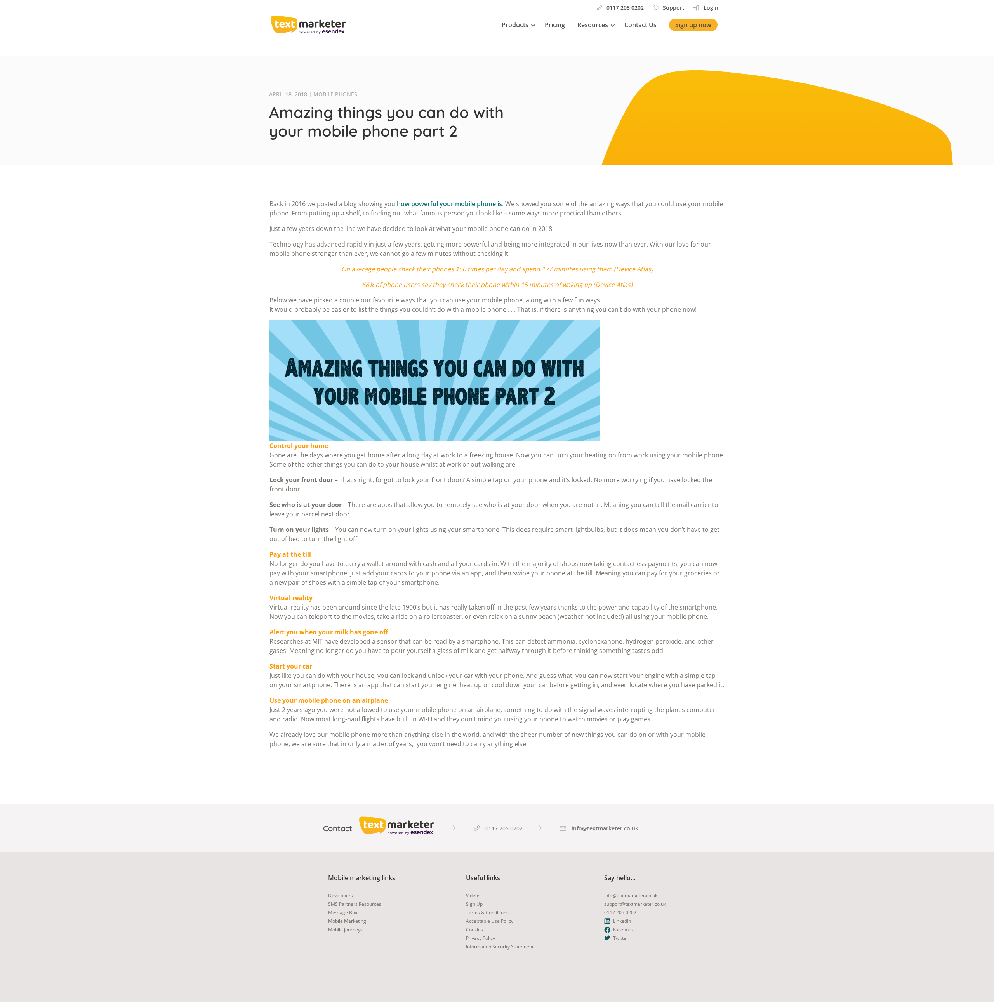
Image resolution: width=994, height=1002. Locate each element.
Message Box (342, 912)
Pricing (555, 25)
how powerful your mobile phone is (449, 204)
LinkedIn (622, 921)
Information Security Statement (499, 946)
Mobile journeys (345, 929)
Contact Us (640, 25)
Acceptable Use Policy (489, 921)
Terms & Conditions (487, 912)
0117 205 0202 (625, 7)
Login (711, 7)
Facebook (623, 929)
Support (674, 7)
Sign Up (474, 904)
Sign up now (693, 25)
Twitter (620, 938)
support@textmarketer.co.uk (635, 904)
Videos (473, 895)
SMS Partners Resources (354, 904)
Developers (340, 895)
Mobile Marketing (347, 921)
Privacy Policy (480, 938)
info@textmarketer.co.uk (630, 895)
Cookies (474, 929)
